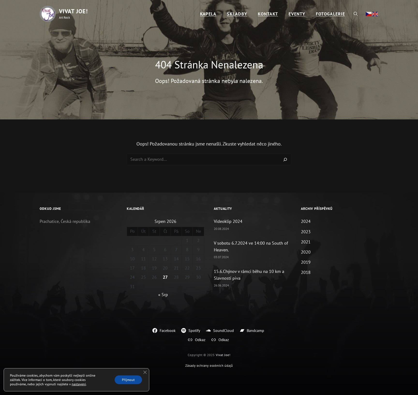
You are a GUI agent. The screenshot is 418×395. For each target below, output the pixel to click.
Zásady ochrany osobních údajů (209, 366)
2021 (306, 242)
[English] (375, 13)
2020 (306, 252)
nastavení (79, 384)
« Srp (163, 294)
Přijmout (128, 380)
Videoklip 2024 (228, 221)
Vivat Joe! (73, 11)
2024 (306, 221)
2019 (306, 262)
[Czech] (369, 13)
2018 (306, 272)
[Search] (285, 159)
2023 (306, 231)
